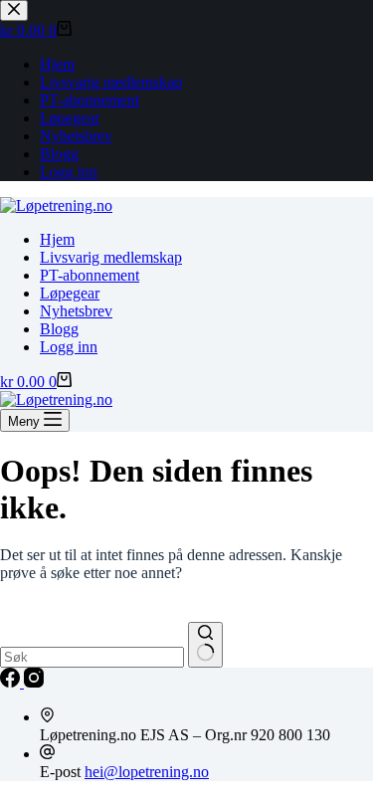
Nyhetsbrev (76, 310)
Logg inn (68, 346)
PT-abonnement (89, 275)
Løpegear (69, 293)
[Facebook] (12, 682)
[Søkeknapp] (205, 645)
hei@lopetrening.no (147, 771)
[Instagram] (34, 682)
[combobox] (92, 657)
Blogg (59, 328)
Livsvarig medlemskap (111, 257)
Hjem (57, 239)
